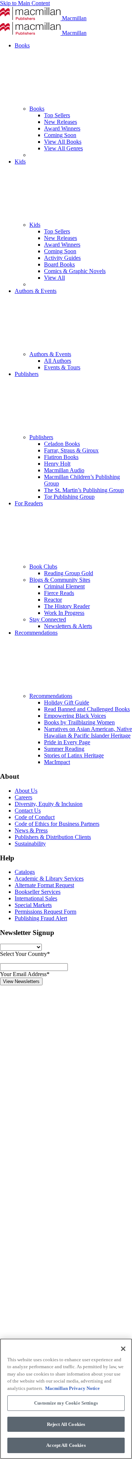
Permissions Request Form (45, 911)
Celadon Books (62, 444)
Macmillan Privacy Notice (72, 1388)
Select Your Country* (25, 954)
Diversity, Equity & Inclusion (48, 804)
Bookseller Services (37, 892)
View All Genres (63, 148)
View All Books (62, 142)
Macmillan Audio (64, 470)
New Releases (60, 122)
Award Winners (62, 128)
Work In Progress (64, 613)
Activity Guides (62, 258)
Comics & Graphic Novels (75, 271)
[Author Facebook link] (55, 1208)
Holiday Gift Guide (66, 702)
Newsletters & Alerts (68, 626)
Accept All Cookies (65, 1445)
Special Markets (33, 905)
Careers (23, 797)
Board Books (59, 264)
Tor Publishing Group (69, 497)
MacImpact (57, 762)
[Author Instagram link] (55, 1095)
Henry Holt (57, 463)
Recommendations (50, 696)
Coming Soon (60, 135)
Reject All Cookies (66, 1424)
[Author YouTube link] (55, 1321)
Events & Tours (62, 367)
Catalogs (25, 872)
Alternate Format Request (44, 885)
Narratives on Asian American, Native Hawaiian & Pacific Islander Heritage (88, 732)
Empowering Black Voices (75, 716)
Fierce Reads (59, 593)
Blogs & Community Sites (59, 580)
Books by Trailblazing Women (79, 722)
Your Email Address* (25, 974)
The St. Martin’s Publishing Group (84, 490)
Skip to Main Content (25, 3)
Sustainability (30, 843)
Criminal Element (64, 586)
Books (36, 108)
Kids (34, 225)
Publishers (41, 437)
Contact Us (28, 810)
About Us (26, 791)
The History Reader (67, 606)
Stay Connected (47, 619)
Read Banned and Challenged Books (87, 709)
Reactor (53, 599)
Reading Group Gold (68, 573)
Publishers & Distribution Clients (53, 837)
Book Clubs (43, 566)
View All (54, 278)
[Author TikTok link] (55, 1038)
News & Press (31, 830)
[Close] (123, 1349)
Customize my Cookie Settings (66, 1403)
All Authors (57, 361)
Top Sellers (57, 115)
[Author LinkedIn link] (55, 1151)
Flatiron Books (61, 457)
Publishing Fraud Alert (41, 918)
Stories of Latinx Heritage (74, 755)
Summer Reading (64, 749)
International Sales (36, 898)
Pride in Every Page (67, 742)
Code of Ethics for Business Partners (57, 824)
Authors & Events (50, 354)
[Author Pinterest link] (55, 1265)
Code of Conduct (35, 817)
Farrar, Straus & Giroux (71, 450)
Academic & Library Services (49, 878)
